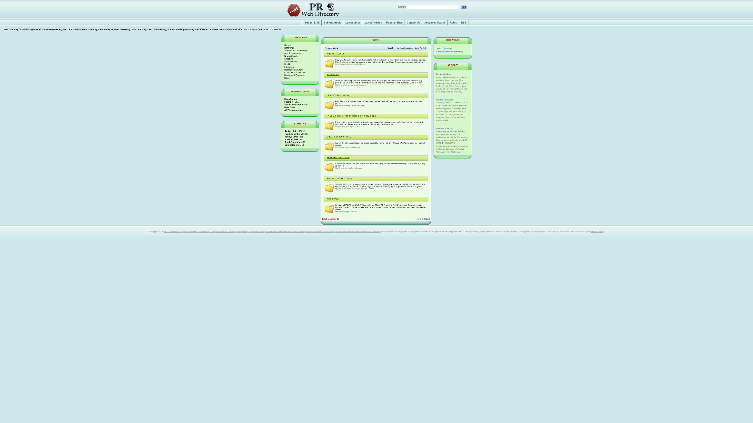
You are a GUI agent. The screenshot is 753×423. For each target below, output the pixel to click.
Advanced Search (435, 22)
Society (287, 45)
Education (289, 67)
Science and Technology (296, 50)
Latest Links (353, 22)
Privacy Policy (597, 231)
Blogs (287, 78)
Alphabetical (407, 48)
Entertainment (290, 61)
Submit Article (332, 22)
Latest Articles (373, 22)
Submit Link (312, 22)
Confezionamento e (445, 100)
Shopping (288, 59)
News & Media (291, 56)
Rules (453, 22)
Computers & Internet (258, 29)
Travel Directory (444, 49)
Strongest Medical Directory (449, 52)
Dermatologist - (443, 74)
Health (287, 64)
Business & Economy (294, 75)
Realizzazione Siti (444, 128)
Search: (402, 7)
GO (464, 7)
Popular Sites (394, 22)
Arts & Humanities (292, 53)
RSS (463, 22)
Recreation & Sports (294, 70)
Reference (289, 48)
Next (427, 219)
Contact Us (413, 22)
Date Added (420, 48)
